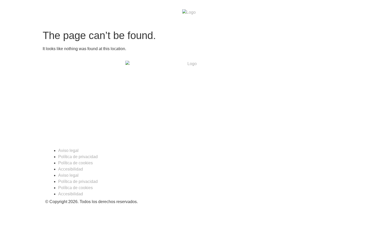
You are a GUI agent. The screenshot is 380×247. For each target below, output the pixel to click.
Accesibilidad (70, 169)
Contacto (275, 13)
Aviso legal (68, 150)
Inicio (109, 13)
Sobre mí (135, 13)
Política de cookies (75, 163)
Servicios (243, 13)
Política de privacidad (78, 157)
